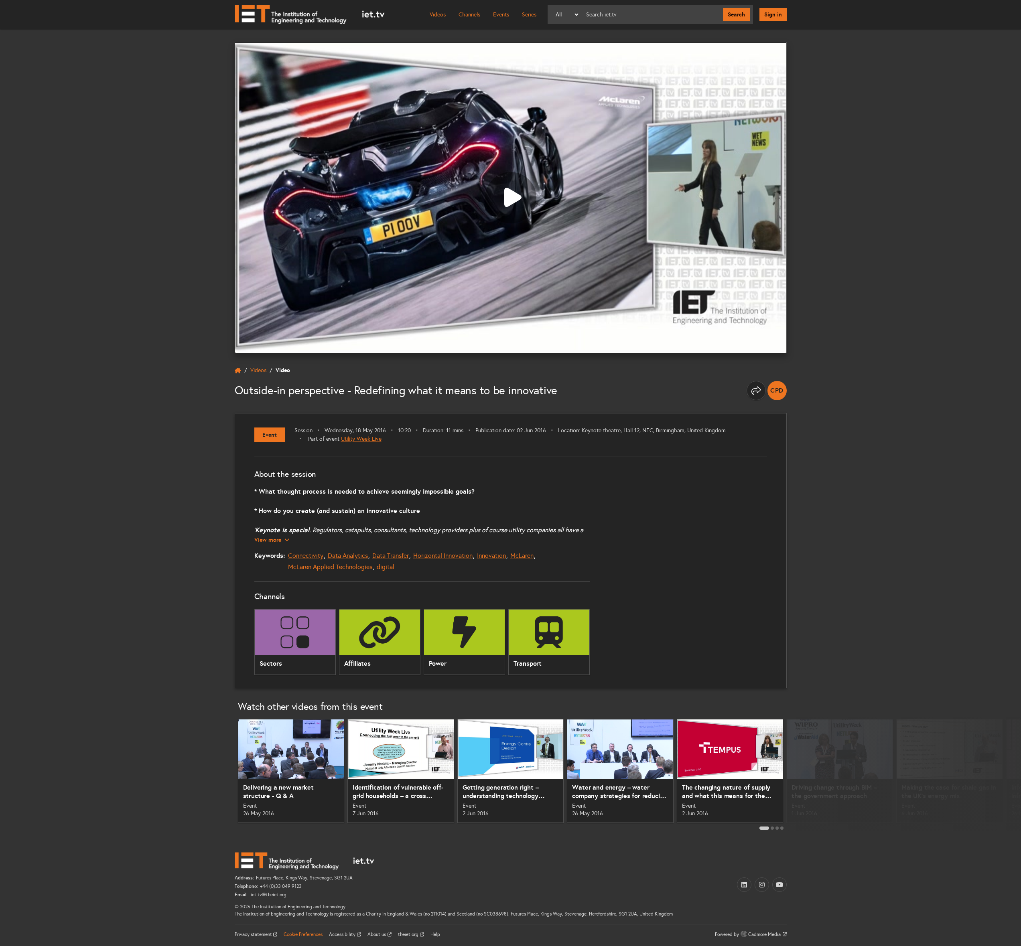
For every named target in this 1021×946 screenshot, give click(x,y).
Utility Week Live (361, 439)
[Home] (310, 14)
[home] (238, 370)
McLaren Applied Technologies (330, 567)
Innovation (491, 555)
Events (501, 14)
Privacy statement (254, 934)
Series (529, 14)
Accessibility (343, 934)
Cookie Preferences (303, 934)
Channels (469, 14)
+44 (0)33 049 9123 (281, 886)
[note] (777, 390)
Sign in (773, 14)
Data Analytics (348, 555)
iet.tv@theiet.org (268, 894)
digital (385, 567)
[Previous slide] (226, 774)
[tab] (764, 828)
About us (377, 934)
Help (435, 934)
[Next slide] (796, 774)
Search (736, 14)
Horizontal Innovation (443, 555)
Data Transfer (390, 555)
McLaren (522, 555)
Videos (438, 14)
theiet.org (409, 934)
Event (269, 434)
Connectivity (305, 555)
